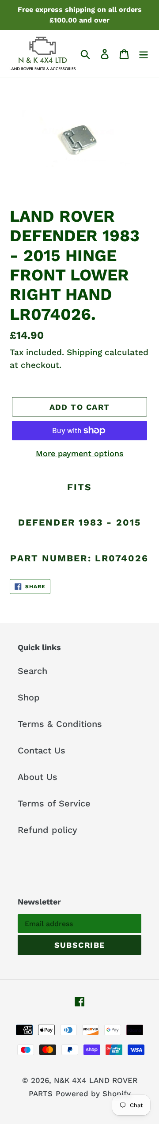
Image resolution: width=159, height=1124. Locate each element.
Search (32, 671)
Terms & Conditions (60, 724)
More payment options (80, 453)
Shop (29, 697)
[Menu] (143, 53)
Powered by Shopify (93, 1093)
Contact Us (41, 750)
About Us (37, 777)
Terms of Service (54, 803)
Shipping (84, 352)
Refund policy (47, 830)
